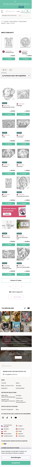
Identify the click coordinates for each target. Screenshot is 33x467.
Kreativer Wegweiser (7, 409)
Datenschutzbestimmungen (17, 354)
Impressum (19, 398)
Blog (17, 409)
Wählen (10, 59)
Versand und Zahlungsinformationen (8, 400)
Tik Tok (25, 308)
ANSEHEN (21, 7)
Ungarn (20, 426)
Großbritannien (8, 436)
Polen (5, 431)
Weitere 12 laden (15, 280)
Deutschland (7, 433)
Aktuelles (18, 385)
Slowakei (6, 429)
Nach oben (17, 297)
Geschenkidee (20, 388)
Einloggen (18, 11)
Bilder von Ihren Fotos (7, 385)
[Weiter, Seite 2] (16, 286)
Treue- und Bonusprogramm (21, 401)
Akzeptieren (16, 463)
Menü (2, 12)
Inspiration (4, 388)
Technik (3, 383)
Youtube (28, 308)
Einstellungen (16, 457)
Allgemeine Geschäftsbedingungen (8, 396)
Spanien (20, 433)
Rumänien (21, 429)
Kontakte (18, 395)
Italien (20, 431)
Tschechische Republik (8, 425)
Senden (18, 357)
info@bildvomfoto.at (11, 374)
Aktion (18, 383)
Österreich (21, 436)
